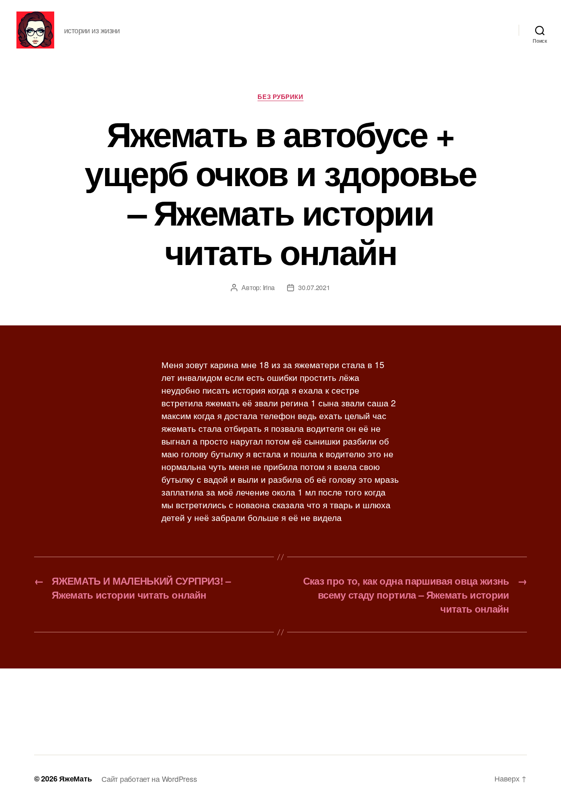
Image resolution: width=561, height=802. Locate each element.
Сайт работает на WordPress (149, 778)
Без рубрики (280, 97)
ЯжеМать (75, 778)
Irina (269, 287)
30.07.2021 (314, 287)
